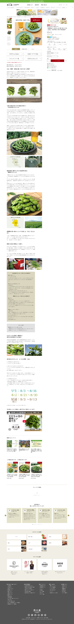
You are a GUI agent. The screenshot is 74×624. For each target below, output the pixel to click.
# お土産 (37, 7)
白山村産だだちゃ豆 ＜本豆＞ (28, 16)
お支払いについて (10, 588)
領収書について (10, 589)
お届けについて (10, 592)
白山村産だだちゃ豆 (20, 16)
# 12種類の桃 (42, 7)
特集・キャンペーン (53, 585)
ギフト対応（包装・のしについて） (13, 598)
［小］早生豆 (49, 44)
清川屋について (30, 4)
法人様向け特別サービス (29, 585)
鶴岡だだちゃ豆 (54, 49)
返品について (10, 595)
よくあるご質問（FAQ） (11, 601)
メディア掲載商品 (52, 587)
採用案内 (63, 589)
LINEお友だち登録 (28, 591)
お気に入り (41, 592)
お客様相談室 (10, 596)
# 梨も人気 (47, 7)
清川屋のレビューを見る (54, 592)
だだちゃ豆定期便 (64, 49)
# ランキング (59, 7)
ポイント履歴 (42, 591)
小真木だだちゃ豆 (59, 49)
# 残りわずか (53, 7)
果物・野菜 (10, 16)
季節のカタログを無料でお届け (30, 587)
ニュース (51, 591)
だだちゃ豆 (14, 16)
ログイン (64, 4)
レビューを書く (42, 594)
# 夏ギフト (32, 7)
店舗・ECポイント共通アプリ (29, 589)
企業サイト (64, 587)
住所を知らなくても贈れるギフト (30, 592)
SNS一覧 (63, 591)
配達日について (10, 594)
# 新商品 (63, 7)
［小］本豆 (59, 44)
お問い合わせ (10, 599)
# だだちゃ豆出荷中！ (11, 7)
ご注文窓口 (9, 585)
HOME (7, 16)
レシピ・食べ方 (52, 588)
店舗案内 (63, 588)
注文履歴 (41, 589)
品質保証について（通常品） (12, 603)
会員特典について (42, 587)
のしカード (49, 54)
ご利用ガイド (10, 587)
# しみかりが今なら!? (19, 7)
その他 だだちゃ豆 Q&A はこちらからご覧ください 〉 (17, 405)
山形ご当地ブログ (53, 589)
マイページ (41, 588)
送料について (10, 591)
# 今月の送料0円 (26, 7)
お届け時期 (49, 51)
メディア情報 (64, 592)
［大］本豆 (64, 44)
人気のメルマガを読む (28, 588)
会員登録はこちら (42, 585)
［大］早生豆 (54, 44)
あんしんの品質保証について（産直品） (14, 602)
